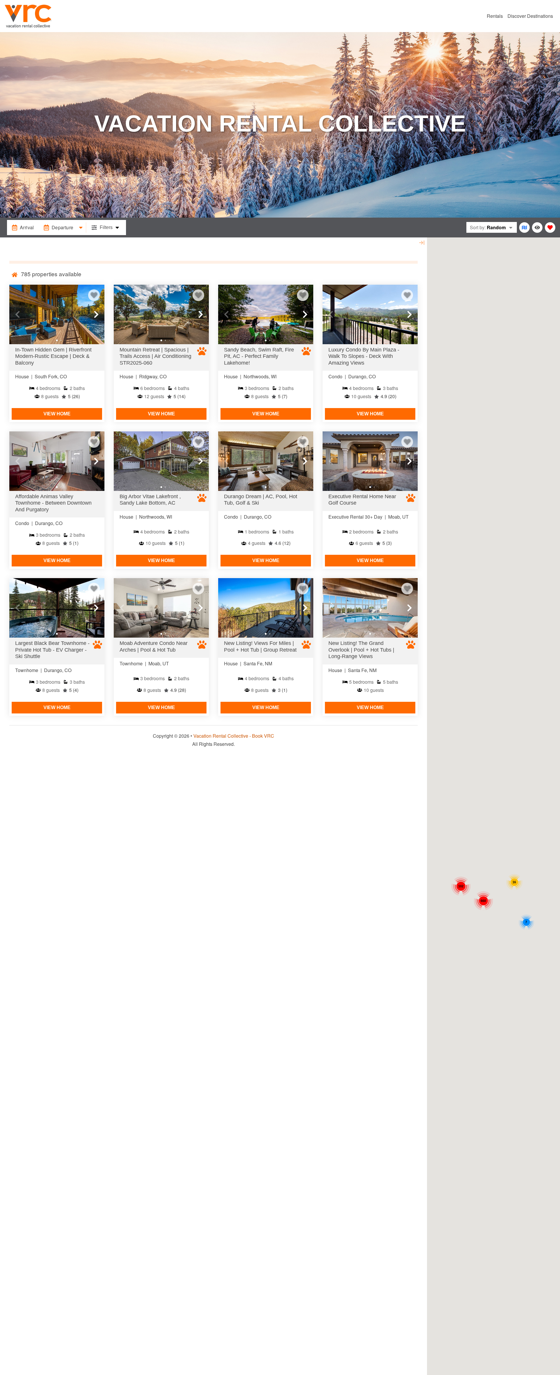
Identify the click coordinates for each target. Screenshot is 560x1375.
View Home (57, 413)
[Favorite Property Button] (94, 295)
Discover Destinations (530, 16)
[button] (17, 314)
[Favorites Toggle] (550, 227)
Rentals (495, 16)
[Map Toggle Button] (524, 227)
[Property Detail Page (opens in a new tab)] (56, 314)
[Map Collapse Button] (421, 242)
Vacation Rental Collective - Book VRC (233, 735)
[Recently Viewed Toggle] (537, 227)
